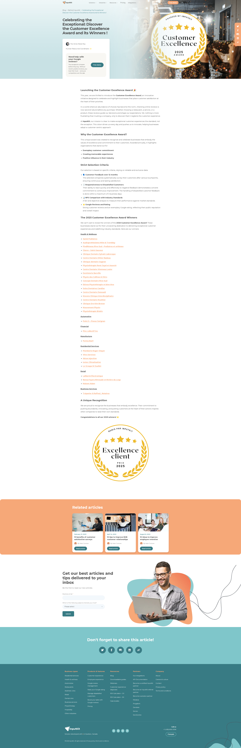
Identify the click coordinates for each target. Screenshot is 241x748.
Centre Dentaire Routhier (94, 300)
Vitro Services (89, 355)
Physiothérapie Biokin (93, 311)
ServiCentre (137, 715)
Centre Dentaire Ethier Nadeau (97, 258)
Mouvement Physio (91, 307)
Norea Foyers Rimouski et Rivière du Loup (102, 380)
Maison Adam (89, 384)
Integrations (132, 3)
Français (171, 734)
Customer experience (95, 676)
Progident (136, 703)
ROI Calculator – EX (117, 697)
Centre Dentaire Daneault (94, 292)
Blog (64, 10)
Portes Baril (88, 341)
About (158, 676)
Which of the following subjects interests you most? (80, 603)
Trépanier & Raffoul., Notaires (96, 393)
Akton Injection (90, 358)
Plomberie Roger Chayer (94, 351)
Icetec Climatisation (92, 362)
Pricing (122, 3)
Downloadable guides (118, 679)
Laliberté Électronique (93, 376)
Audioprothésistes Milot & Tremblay (99, 243)
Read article (80, 548)
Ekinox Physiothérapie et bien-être (98, 285)
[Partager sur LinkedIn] (238, 38)
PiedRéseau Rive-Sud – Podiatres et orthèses (103, 246)
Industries (102, 3)
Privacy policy (160, 687)
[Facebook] (113, 731)
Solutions (92, 3)
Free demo (173, 3)
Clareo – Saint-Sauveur (93, 250)
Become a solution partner (142, 696)
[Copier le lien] (238, 42)
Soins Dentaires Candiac (94, 288)
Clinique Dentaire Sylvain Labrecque (99, 254)
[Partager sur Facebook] (238, 30)
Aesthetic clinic (70, 691)
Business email (68, 594)
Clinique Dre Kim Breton (94, 304)
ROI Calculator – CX (117, 693)
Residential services (72, 676)
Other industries (70, 713)
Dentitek (136, 707)
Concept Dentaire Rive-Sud (95, 281)
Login (157, 3)
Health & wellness (71, 679)
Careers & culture (162, 679)
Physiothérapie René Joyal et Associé (99, 265)
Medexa (136, 700)
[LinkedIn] (118, 731)
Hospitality (68, 710)
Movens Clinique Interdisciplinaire (98, 296)
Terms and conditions (163, 691)
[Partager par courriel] (237, 34)
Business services (71, 702)
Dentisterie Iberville (92, 273)
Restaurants (69, 687)
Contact (158, 683)
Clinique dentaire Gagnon (94, 262)
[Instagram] (122, 731)
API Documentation (140, 679)
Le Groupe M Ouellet (92, 366)
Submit (68, 614)
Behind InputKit (74, 10)
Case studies (114, 701)
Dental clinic (69, 698)
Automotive (69, 683)
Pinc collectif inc (90, 331)
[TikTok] (127, 731)
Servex (135, 711)
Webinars (113, 683)
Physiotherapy (70, 706)
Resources (113, 3)
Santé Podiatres (90, 239)
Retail (67, 694)
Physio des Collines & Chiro (95, 277)
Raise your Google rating (96, 690)
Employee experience (96, 679)
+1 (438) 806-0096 (169, 729)
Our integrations (139, 676)
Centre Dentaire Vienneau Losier (97, 269)
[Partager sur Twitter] (238, 26)
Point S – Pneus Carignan (94, 321)
